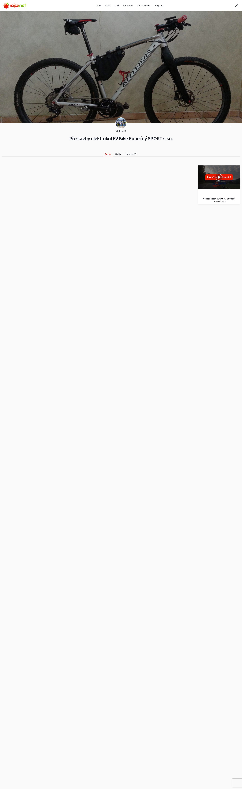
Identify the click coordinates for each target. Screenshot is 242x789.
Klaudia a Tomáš (220, 201)
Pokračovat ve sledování (219, 177)
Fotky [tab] (108, 154)
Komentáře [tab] (131, 154)
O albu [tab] (118, 154)
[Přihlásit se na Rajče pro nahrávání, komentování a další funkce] (236, 5)
